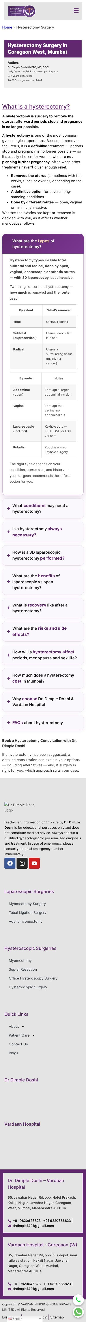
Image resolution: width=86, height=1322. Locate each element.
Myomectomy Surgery (27, 903)
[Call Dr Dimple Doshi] (78, 1299)
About (14, 1026)
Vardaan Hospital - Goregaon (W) (42, 1244)
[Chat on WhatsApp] (78, 1312)
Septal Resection (23, 969)
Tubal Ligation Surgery (28, 912)
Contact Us (18, 1044)
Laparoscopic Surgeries (29, 891)
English (17, 1318)
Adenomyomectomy (26, 921)
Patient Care (19, 1035)
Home (7, 27)
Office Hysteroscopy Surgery (33, 978)
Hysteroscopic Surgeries (30, 948)
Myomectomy (20, 960)
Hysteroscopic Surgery (28, 987)
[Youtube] (34, 863)
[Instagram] (22, 863)
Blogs (13, 1053)
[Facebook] (9, 863)
